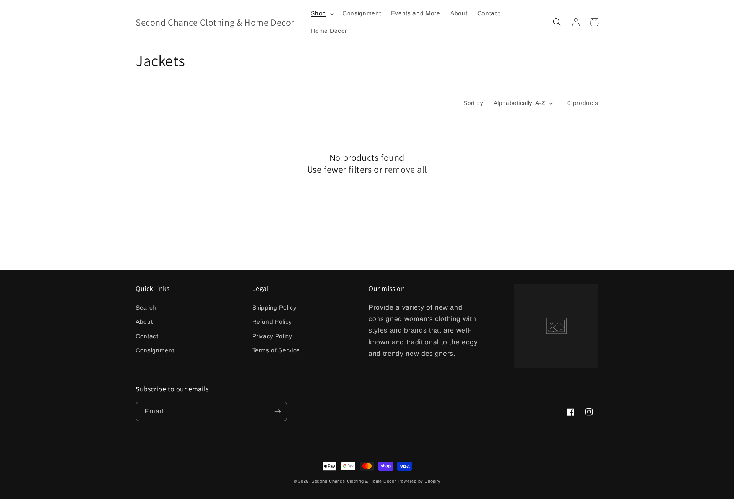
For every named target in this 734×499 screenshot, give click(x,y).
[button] (322, 13)
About (144, 321)
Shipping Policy (274, 307)
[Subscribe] (277, 411)
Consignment (155, 350)
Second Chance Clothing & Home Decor (354, 481)
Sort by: (474, 103)
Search (146, 307)
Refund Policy (272, 321)
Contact (147, 336)
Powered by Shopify (419, 481)
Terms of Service (276, 350)
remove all (406, 169)
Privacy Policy (272, 336)
